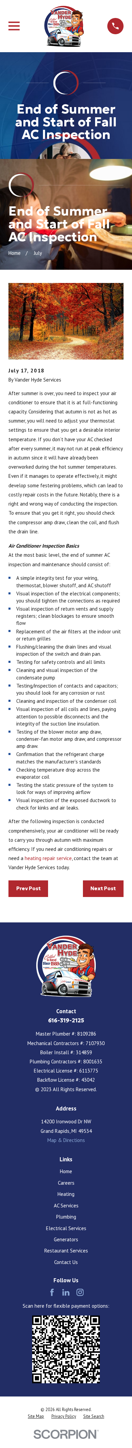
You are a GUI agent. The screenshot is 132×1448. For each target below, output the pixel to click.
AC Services (66, 1205)
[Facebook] (52, 1292)
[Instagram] (80, 1292)
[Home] (63, 26)
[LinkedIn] (65, 1292)
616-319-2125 (66, 1020)
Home (66, 1171)
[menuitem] (36, 1416)
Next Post (103, 888)
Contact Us (66, 1262)
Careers (66, 1183)
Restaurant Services (66, 1250)
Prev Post (28, 888)
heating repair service (48, 858)
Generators (66, 1239)
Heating (66, 1194)
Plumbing (66, 1217)
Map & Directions (66, 1140)
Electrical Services (66, 1228)
